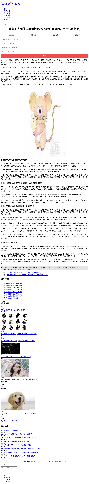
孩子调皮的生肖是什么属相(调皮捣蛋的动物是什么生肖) (18, 341)
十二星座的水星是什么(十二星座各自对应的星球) (16, 357)
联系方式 (3, 386)
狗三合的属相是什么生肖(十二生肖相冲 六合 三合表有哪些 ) (19, 413)
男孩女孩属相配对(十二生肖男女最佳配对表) (14, 310)
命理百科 (7, 15)
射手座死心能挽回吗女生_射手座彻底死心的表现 (16, 445)
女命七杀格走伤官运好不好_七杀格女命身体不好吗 (16, 434)
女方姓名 (4, 48)
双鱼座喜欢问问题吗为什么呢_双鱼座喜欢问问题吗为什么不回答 (20, 449)
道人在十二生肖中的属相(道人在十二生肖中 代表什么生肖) (19, 334)
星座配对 (7, 17)
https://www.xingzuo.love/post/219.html (19, 269)
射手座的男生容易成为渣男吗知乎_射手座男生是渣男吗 (18, 456)
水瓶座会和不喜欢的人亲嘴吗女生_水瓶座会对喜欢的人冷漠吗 (20, 438)
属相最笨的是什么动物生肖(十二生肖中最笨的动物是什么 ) (19, 379)
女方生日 (4, 51)
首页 (5, 9)
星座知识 (7, 11)
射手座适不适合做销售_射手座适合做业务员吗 (15, 441)
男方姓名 (4, 40)
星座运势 (7, 19)
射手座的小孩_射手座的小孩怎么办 (11, 430)
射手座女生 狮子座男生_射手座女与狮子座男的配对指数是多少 (20, 452)
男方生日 (4, 43)
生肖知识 (7, 13)
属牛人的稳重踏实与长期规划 (10, 420)
